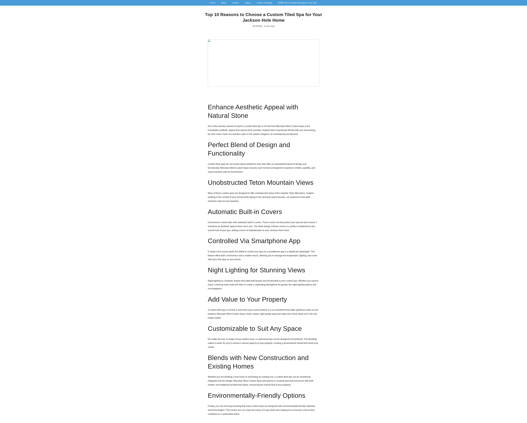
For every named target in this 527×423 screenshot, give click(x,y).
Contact (235, 3)
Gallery (248, 3)
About (223, 3)
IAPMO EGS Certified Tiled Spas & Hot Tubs (297, 3)
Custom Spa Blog (264, 3)
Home (212, 3)
